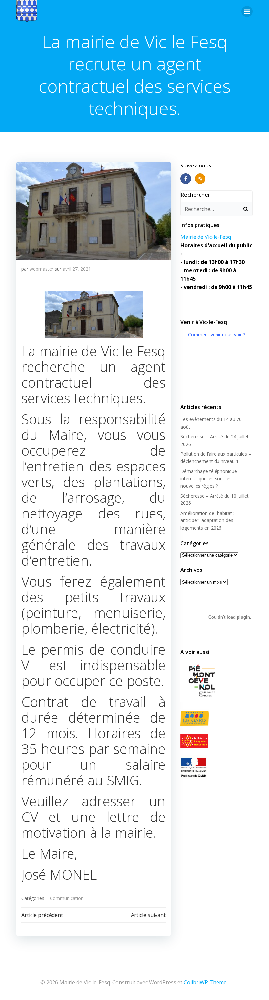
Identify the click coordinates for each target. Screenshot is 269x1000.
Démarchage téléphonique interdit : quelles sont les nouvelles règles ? (208, 478)
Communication (67, 898)
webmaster (41, 269)
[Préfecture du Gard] (216, 767)
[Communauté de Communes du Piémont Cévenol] (216, 681)
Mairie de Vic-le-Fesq (205, 236)
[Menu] (247, 11)
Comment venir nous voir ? (216, 334)
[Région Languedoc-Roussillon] (216, 741)
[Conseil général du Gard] (216, 718)
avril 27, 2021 (77, 269)
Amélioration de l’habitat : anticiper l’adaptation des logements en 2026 (207, 520)
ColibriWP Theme (205, 982)
